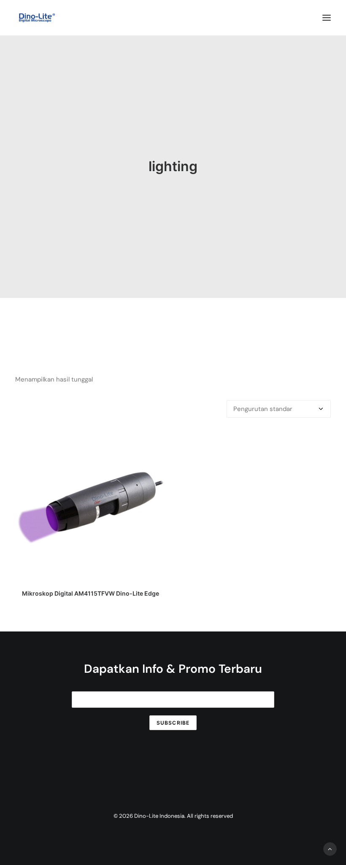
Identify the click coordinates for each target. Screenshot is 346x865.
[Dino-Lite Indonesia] (37, 17)
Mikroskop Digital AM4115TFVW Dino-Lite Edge (90, 593)
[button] (326, 17)
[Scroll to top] (330, 848)
